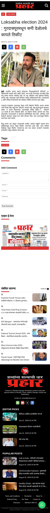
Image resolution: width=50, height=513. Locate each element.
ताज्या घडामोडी (11, 14)
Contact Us (36, 499)
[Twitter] (4, 47)
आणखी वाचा (44, 289)
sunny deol (5, 145)
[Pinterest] (17, 47)
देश (3, 14)
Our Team (25, 499)
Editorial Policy (12, 499)
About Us (39, 496)
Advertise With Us (31, 502)
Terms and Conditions (12, 496)
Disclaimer (28, 496)
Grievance (16, 502)
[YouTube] (22, 403)
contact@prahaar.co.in (29, 398)
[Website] (17, 403)
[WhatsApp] (23, 47)
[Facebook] (10, 47)
